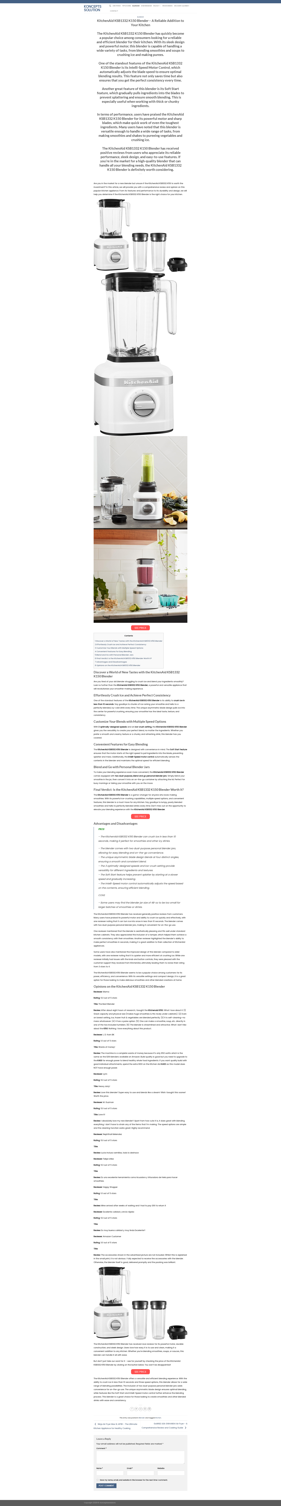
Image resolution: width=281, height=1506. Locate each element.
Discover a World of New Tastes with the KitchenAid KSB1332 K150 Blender (128, 641)
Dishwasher (146, 6)
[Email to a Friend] (141, 1409)
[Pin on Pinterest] (145, 1409)
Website (160, 1468)
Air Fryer (117, 6)
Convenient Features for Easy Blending (113, 651)
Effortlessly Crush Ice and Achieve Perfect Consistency (120, 644)
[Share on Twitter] (136, 1409)
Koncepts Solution (92, 8)
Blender (136, 6)
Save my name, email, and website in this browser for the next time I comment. (134, 1480)
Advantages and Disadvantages (111, 662)
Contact (114, 11)
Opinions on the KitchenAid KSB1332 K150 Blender (117, 665)
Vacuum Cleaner (181, 6)
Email (130, 1468)
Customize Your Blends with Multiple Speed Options (119, 648)
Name (99, 1468)
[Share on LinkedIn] (149, 1409)
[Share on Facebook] (132, 1409)
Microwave (167, 6)
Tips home (126, 6)
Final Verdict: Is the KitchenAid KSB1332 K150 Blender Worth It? (123, 658)
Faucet (156, 6)
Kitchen (158, 1418)
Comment (101, 1448)
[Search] (110, 6)
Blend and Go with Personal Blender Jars (114, 655)
